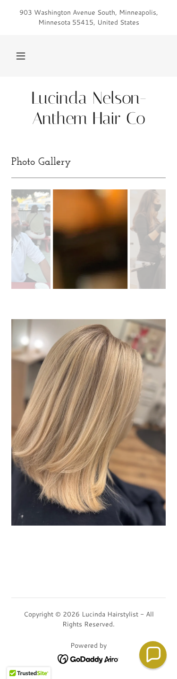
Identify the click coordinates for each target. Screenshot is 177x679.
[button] (20, 55)
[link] (88, 108)
